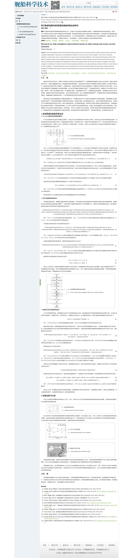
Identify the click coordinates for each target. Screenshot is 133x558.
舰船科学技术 (19, 11)
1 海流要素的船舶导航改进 (22, 24)
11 (62, 203)
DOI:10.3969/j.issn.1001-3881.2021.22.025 (99, 503)
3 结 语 (17, 40)
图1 (56, 126)
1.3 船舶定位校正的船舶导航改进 (27, 34)
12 (114, 266)
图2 (76, 269)
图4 (84, 459)
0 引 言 (17, 21)
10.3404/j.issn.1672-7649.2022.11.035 (59, 11)
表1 (64, 399)
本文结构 (17, 18)
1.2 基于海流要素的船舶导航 (25, 31)
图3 (88, 416)
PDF (116, 11)
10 (53, 152)
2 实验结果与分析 (20, 37)
